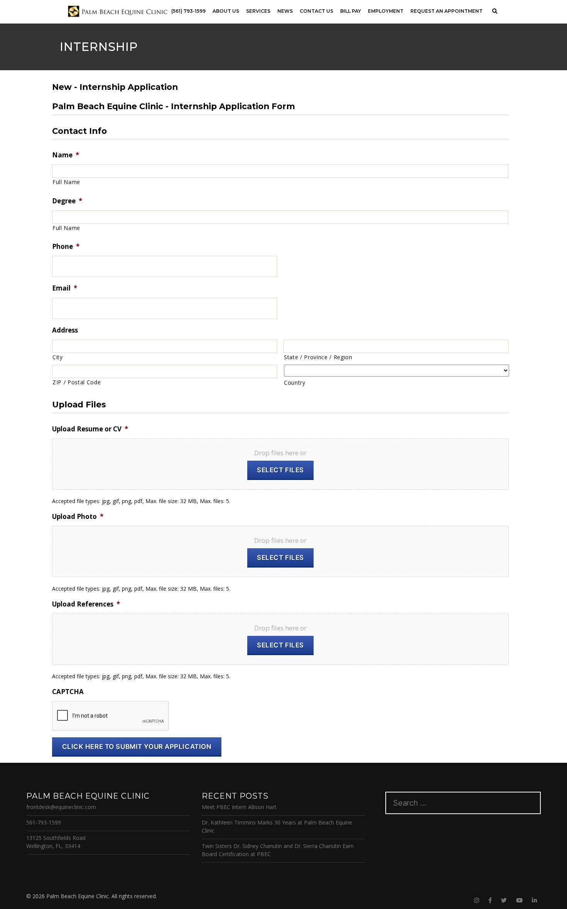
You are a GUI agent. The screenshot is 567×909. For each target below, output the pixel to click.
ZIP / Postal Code (76, 382)
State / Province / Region (318, 357)
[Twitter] (504, 900)
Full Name (66, 182)
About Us (226, 11)
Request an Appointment (446, 11)
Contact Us (316, 11)
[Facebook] (490, 900)
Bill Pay (350, 11)
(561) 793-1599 (188, 11)
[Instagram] (476, 900)
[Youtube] (519, 900)
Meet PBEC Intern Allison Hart (239, 807)
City (57, 357)
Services (258, 11)
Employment (385, 11)
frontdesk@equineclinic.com (61, 807)
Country (294, 382)
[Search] (495, 11)
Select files (280, 470)
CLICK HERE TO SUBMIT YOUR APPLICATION (137, 746)
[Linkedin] (534, 900)
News (285, 11)
